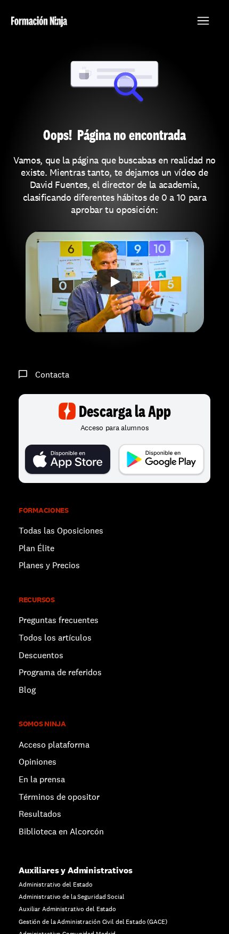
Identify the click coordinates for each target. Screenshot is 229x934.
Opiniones (37, 761)
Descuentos (42, 655)
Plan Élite (36, 548)
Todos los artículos (55, 637)
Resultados (40, 814)
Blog (27, 689)
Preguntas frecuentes (59, 620)
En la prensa (42, 779)
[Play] (114, 281)
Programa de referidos (60, 672)
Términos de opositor (59, 796)
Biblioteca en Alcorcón (61, 831)
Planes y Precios (49, 565)
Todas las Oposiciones (61, 530)
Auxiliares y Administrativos (76, 870)
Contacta (52, 374)
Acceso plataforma (54, 744)
